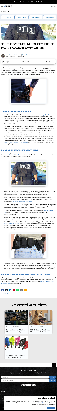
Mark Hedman (9, 55)
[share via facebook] (2, 289)
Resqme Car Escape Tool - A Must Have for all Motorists (15, 357)
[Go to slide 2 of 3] (3, 1)
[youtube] (34, 385)
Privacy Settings (42, 402)
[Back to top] (54, 365)
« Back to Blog (5, 294)
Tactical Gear (50, 17)
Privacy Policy (24, 402)
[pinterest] (31, 385)
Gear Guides (22, 17)
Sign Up (52, 377)
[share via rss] (25, 289)
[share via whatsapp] (17, 289)
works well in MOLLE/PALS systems (22, 201)
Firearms (8, 17)
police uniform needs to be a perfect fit (38, 115)
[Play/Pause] (3, 61)
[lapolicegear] (8, 6)
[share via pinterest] (14, 289)
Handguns (35, 17)
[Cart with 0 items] (55, 6)
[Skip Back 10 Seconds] (46, 61)
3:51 (53, 61)
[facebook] (22, 385)
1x (42, 61)
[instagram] (25, 385)
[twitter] (28, 385)
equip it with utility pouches (11, 223)
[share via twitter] (6, 289)
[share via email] (21, 289)
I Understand (51, 408)
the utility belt (38, 67)
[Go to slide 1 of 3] (53, 1)
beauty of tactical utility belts (12, 155)
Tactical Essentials (26, 55)
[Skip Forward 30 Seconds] (49, 61)
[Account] (52, 6)
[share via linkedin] (10, 289)
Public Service (17, 55)
